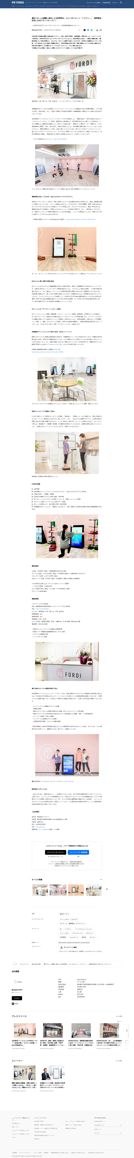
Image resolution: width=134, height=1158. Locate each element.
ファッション (62, 6)
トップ (15, 964)
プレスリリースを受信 (93, 3)
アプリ (36, 6)
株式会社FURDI (36, 964)
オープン (93, 937)
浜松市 (84, 937)
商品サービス (64, 914)
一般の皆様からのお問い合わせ (95, 1153)
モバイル (29, 6)
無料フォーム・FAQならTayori (73, 1125)
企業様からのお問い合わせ (78, 1153)
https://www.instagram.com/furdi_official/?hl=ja (81, 219)
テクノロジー (20, 6)
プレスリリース (24, 964)
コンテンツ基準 (37, 1153)
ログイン (115, 3)
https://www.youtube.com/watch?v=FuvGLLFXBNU (47, 352)
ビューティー (51, 6)
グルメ (89, 6)
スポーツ (95, 6)
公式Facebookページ (99, 1121)
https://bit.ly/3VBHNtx (60, 139)
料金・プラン (15, 1127)
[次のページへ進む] (107, 889)
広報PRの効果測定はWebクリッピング (44, 1135)
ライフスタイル (72, 6)
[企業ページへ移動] (18, 982)
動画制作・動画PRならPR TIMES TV (43, 1125)
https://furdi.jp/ (69, 781)
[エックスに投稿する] (84, 30)
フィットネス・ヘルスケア (69, 919)
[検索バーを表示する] (121, 2)
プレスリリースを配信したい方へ (21, 1134)
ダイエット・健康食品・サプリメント (72, 923)
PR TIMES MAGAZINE (40, 1132)
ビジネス (82, 6)
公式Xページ (97, 1129)
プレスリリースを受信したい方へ (21, 1130)
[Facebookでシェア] (88, 30)
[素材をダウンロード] (97, 30)
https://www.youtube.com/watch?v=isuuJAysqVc (74, 942)
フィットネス (64, 933)
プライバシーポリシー (25, 1153)
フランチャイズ (77, 933)
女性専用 (63, 937)
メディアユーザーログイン (55, 852)
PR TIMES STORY (38, 1121)
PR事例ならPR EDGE (70, 1128)
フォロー (17, 998)
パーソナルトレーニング (83, 929)
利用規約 (46, 1153)
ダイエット (89, 933)
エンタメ (42, 6)
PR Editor (36, 1139)
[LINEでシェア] (91, 30)
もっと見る (119, 1016)
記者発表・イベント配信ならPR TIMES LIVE (45, 1128)
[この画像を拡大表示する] (40, 890)
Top (13, 6)
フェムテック (73, 937)
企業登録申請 (106, 3)
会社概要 (14, 1153)
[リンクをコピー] (100, 30)
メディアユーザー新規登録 (78, 852)
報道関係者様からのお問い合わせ (60, 1153)
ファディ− (68, 929)
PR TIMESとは (16, 1123)
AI (60, 929)
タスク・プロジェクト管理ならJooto (75, 1121)
